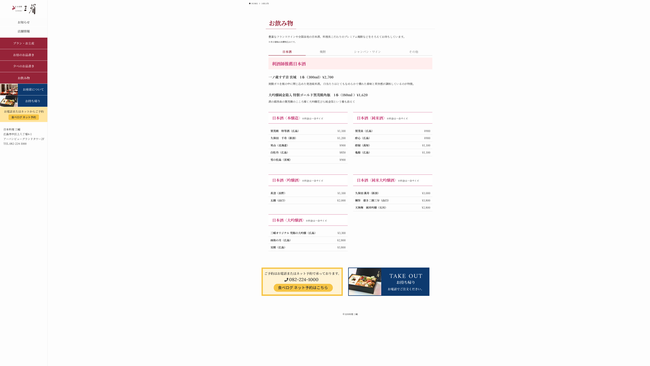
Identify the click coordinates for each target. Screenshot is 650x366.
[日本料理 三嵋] (23, 9)
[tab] (287, 53)
